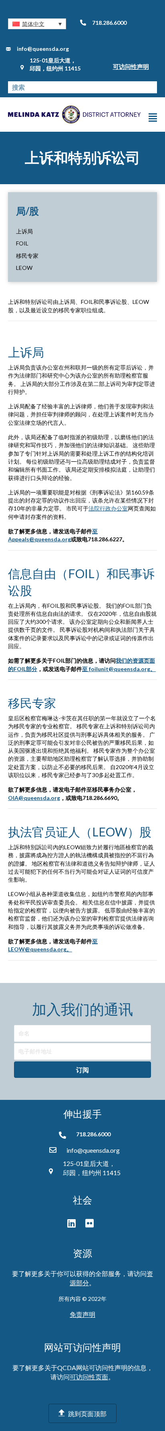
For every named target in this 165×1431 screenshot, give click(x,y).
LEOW (24, 267)
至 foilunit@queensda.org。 (119, 668)
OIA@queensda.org (34, 797)
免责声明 (82, 1314)
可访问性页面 (89, 1377)
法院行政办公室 (108, 508)
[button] (37, 23)
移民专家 (27, 255)
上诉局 (24, 231)
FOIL (22, 243)
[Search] (151, 87)
